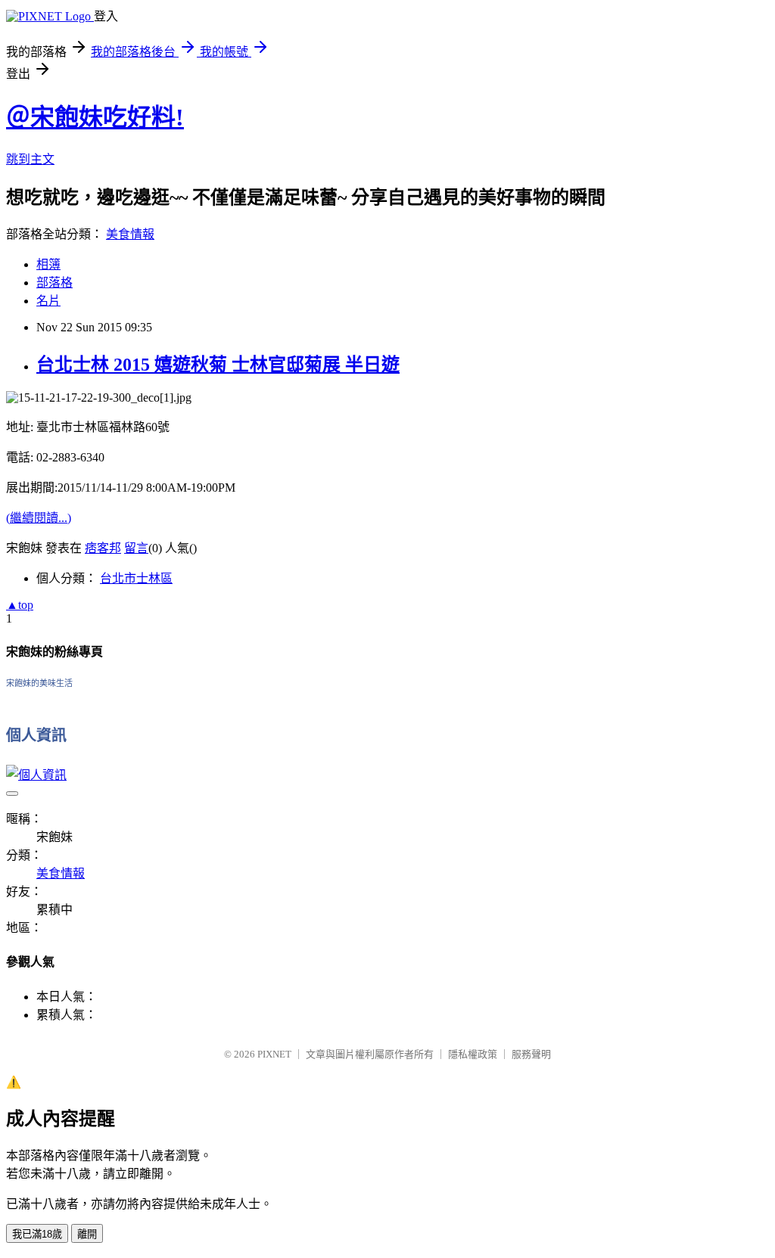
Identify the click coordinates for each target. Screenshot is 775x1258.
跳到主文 (30, 159)
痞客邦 (103, 548)
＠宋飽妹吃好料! (95, 117)
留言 (136, 548)
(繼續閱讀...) (38, 517)
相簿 (48, 264)
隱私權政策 (472, 1054)
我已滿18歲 (37, 1234)
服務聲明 (531, 1054)
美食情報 (130, 234)
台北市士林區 (136, 578)
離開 (87, 1234)
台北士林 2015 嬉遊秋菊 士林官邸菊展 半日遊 (218, 364)
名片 (48, 300)
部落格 (54, 282)
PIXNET (274, 1054)
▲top (19, 604)
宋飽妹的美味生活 (39, 683)
